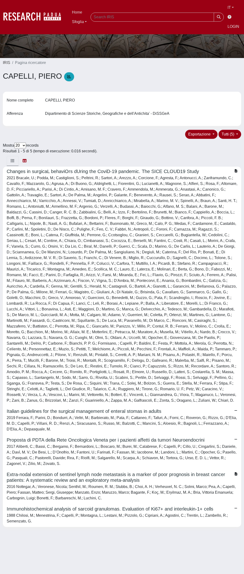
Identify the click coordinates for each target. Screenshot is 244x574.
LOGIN (233, 26)
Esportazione (200, 134)
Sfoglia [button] (78, 22)
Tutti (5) (228, 134)
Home (77, 12)
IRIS (6, 63)
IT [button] (229, 7)
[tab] (13, 161)
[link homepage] (34, 17)
